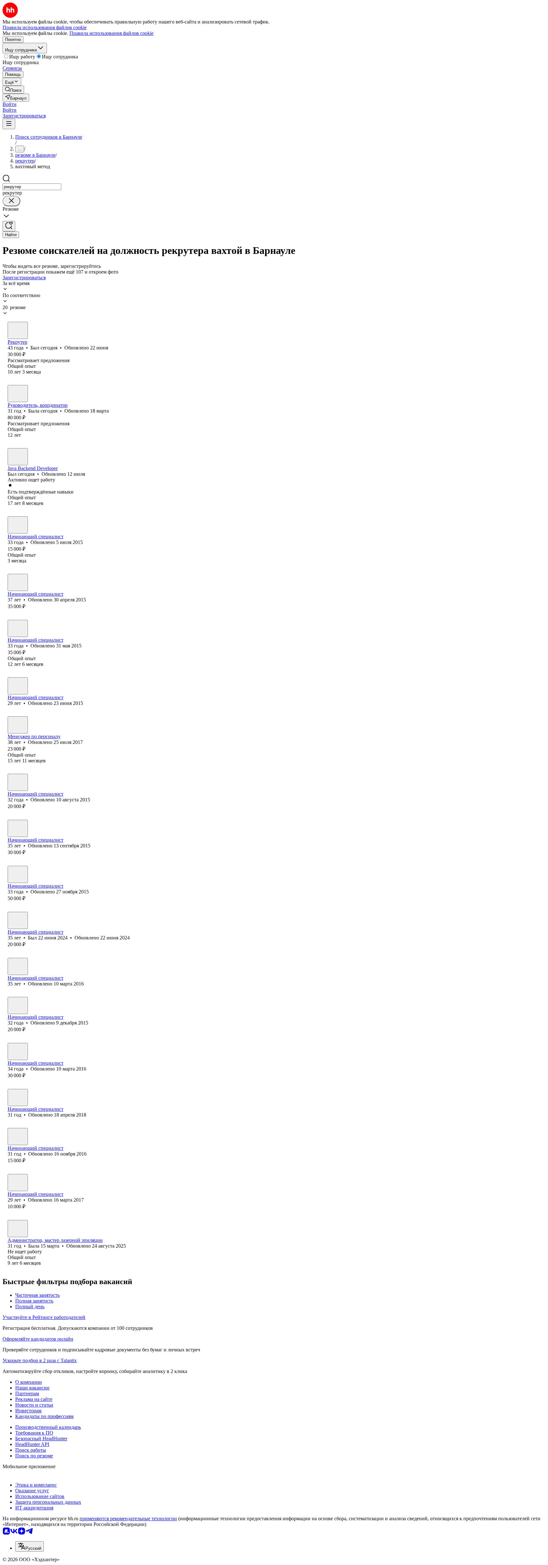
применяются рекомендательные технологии (128, 1518)
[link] (13, 90)
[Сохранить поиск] (9, 226)
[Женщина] (18, 393)
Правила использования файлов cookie (111, 33)
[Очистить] (11, 201)
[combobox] (32, 186)
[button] (9, 104)
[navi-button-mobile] (9, 124)
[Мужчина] (18, 330)
